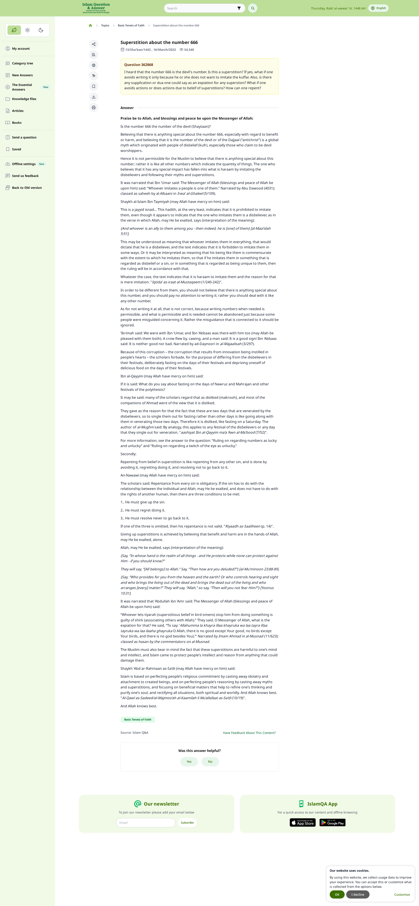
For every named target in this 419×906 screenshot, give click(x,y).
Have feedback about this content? (249, 733)
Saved (16, 149)
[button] (93, 44)
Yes (189, 761)
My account (21, 49)
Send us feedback (25, 176)
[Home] (90, 25)
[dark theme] (41, 30)
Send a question (24, 137)
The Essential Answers (30, 87)
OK (337, 894)
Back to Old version (27, 188)
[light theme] (27, 30)
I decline (357, 894)
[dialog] (371, 884)
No (210, 761)
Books (17, 123)
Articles (18, 111)
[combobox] (201, 8)
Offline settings (28, 164)
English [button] (381, 8)
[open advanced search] (239, 8)
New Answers (22, 75)
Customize (402, 894)
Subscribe (187, 822)
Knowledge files (24, 99)
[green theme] (14, 30)
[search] (252, 8)
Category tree (22, 63)
